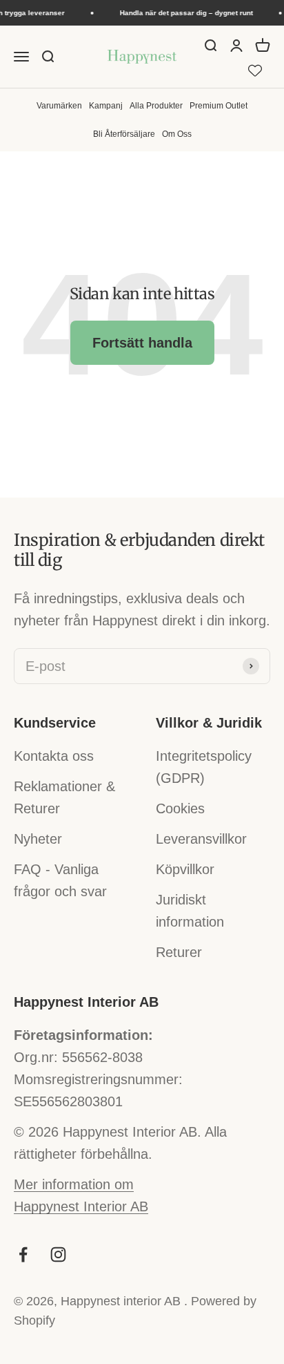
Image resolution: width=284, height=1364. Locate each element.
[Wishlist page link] (255, 68)
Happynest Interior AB (81, 1206)
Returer (179, 952)
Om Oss (177, 133)
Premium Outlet (218, 105)
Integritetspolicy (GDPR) (204, 767)
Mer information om (74, 1184)
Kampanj (106, 105)
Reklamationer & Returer (64, 797)
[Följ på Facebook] (23, 1254)
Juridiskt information (190, 910)
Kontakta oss (54, 756)
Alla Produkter (156, 105)
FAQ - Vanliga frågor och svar (60, 880)
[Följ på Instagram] (58, 1254)
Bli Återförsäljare (124, 133)
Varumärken (59, 105)
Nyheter (38, 838)
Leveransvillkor (201, 838)
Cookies (180, 808)
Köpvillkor (185, 869)
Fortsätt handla (142, 342)
